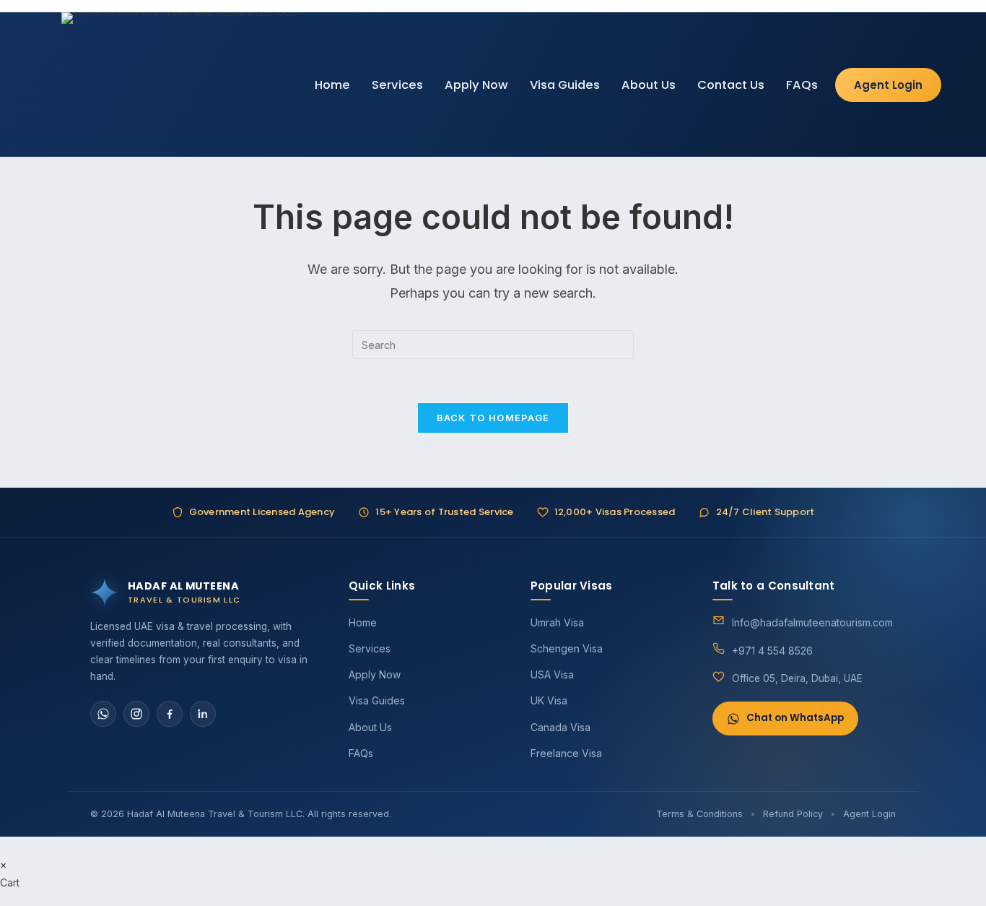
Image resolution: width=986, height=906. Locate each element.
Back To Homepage (493, 417)
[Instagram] (136, 714)
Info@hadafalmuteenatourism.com (812, 622)
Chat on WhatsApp (795, 718)
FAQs (802, 85)
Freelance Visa (566, 753)
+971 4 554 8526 (772, 650)
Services (397, 85)
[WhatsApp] (103, 714)
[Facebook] (170, 714)
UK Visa (549, 700)
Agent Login (888, 84)
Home (332, 85)
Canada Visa (560, 727)
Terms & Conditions (699, 813)
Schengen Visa (567, 648)
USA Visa (552, 674)
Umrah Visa (557, 622)
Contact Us (730, 85)
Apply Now (476, 85)
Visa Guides (565, 85)
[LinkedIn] (203, 714)
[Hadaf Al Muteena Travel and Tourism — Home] (179, 84)
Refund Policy (793, 813)
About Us (648, 85)
